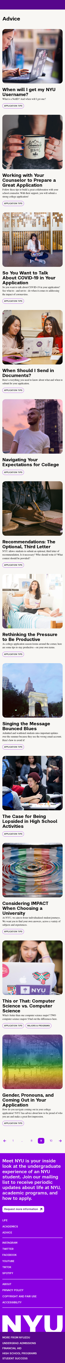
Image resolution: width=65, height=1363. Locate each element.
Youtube (8, 1261)
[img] (32, 56)
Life (5, 1220)
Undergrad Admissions (19, 1343)
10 (51, 1140)
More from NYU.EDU (16, 1337)
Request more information (21, 1209)
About (6, 1284)
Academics (10, 1226)
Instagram (9, 1242)
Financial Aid (11, 1348)
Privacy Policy (13, 1290)
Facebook (9, 1255)
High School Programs (19, 1353)
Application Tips (13, 106)
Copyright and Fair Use (19, 1296)
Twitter (8, 1249)
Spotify (7, 1273)
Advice (7, 1232)
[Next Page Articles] (60, 1141)
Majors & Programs (38, 1025)
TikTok (6, 1267)
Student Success (15, 1358)
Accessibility (12, 1302)
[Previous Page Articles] (4, 1141)
